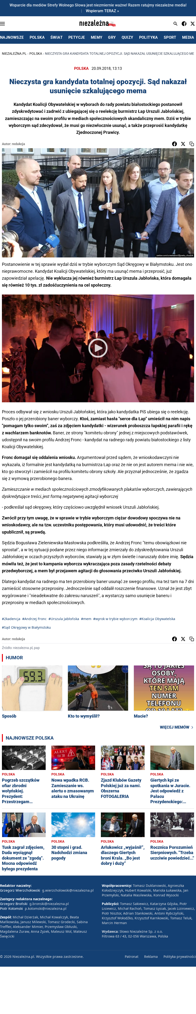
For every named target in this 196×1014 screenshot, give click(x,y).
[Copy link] (191, 144)
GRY (112, 37)
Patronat (131, 956)
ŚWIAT (56, 37)
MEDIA (188, 37)
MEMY (97, 37)
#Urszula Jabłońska (64, 618)
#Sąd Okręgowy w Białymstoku (26, 627)
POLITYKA (148, 37)
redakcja (18, 144)
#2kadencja (11, 618)
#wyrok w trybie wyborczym (115, 618)
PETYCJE (76, 37)
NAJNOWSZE (12, 37)
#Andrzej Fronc (34, 618)
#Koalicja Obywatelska (157, 618)
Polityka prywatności (179, 956)
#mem (86, 618)
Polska (35, 53)
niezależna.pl (14, 53)
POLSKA (37, 37)
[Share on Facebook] (174, 144)
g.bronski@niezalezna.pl (49, 903)
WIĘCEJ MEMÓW (174, 727)
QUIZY (127, 37)
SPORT (170, 37)
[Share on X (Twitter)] (183, 144)
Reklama (151, 956)
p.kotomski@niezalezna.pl (45, 908)
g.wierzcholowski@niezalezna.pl (68, 890)
